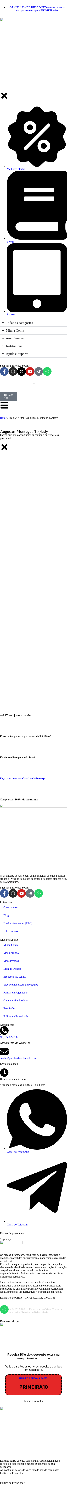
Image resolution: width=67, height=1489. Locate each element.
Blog (6, 915)
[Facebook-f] (4, 893)
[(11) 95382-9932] (4, 1030)
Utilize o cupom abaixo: (33, 1378)
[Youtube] (21, 893)
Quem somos (10, 907)
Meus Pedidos (11, 960)
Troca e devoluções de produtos (20, 984)
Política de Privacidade (15, 1016)
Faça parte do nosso (23, 778)
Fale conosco (10, 931)
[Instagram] (13, 893)
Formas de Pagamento (15, 992)
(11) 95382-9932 (9, 1037)
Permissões (9, 1008)
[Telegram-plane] (30, 893)
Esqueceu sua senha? (14, 976)
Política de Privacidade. (35, 1312)
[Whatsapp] (38, 893)
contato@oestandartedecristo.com (18, 1058)
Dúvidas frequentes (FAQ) (17, 923)
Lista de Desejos (12, 968)
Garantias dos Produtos (16, 1000)
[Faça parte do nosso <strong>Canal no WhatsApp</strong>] (8, 767)
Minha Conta (10, 944)
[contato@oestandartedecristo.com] (4, 1051)
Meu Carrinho (11, 952)
